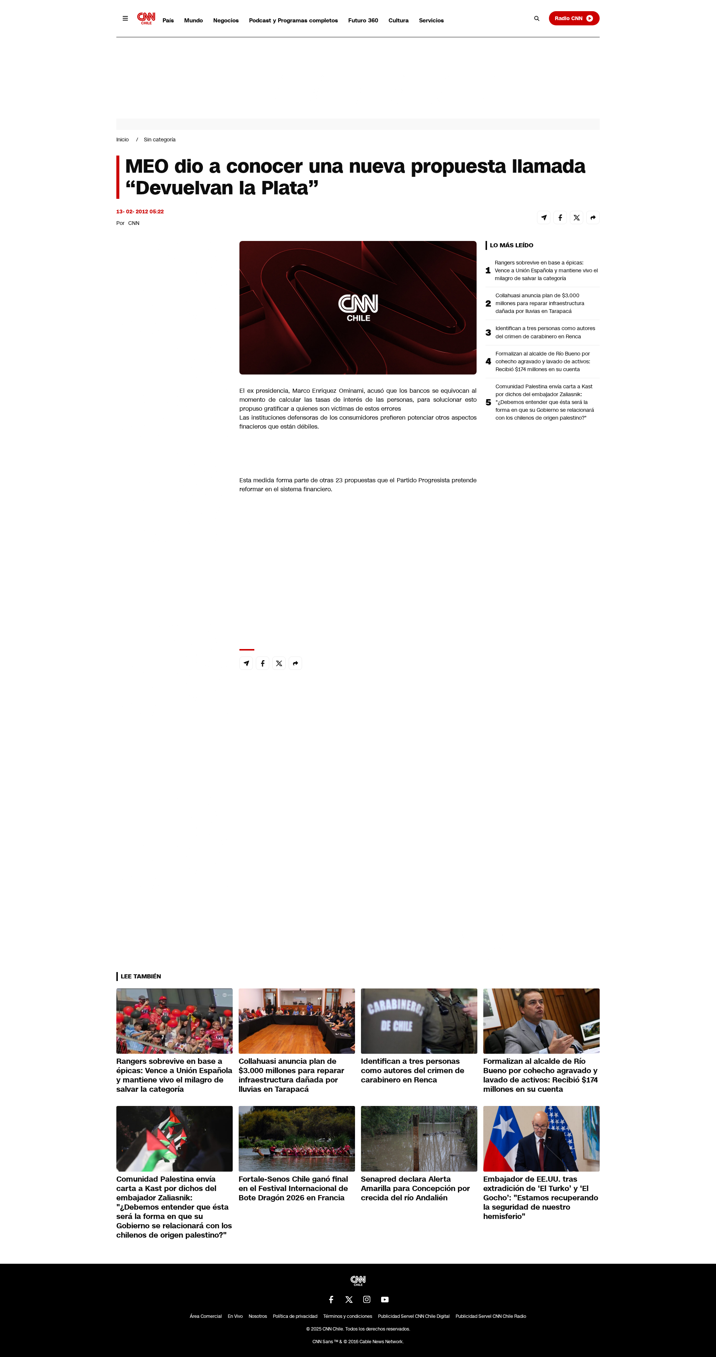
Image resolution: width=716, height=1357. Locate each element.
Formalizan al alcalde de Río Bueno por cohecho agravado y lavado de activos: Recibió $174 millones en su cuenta (543, 361)
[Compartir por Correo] (543, 217)
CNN (133, 223)
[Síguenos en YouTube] (385, 1300)
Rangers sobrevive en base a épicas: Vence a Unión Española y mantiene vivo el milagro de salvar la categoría (546, 270)
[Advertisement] (172, 668)
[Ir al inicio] (146, 18)
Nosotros (258, 1316)
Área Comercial (206, 1316)
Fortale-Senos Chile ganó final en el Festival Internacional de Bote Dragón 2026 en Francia (293, 1188)
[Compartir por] (593, 217)
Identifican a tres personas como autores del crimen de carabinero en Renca (545, 332)
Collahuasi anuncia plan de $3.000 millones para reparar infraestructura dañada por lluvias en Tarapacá (540, 303)
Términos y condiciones (347, 1316)
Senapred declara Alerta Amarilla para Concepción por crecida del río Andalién (415, 1188)
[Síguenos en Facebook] (331, 1300)
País (168, 20)
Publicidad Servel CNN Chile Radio (491, 1316)
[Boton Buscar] (537, 18)
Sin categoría (160, 139)
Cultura (399, 20)
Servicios (431, 20)
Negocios (226, 20)
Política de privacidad (295, 1316)
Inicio (122, 139)
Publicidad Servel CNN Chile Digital (414, 1316)
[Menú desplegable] (125, 18)
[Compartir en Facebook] (560, 217)
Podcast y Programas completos (293, 20)
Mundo (193, 20)
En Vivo (235, 1316)
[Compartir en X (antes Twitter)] (576, 217)
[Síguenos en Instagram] (367, 1300)
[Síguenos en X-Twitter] (349, 1300)
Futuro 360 (363, 20)
